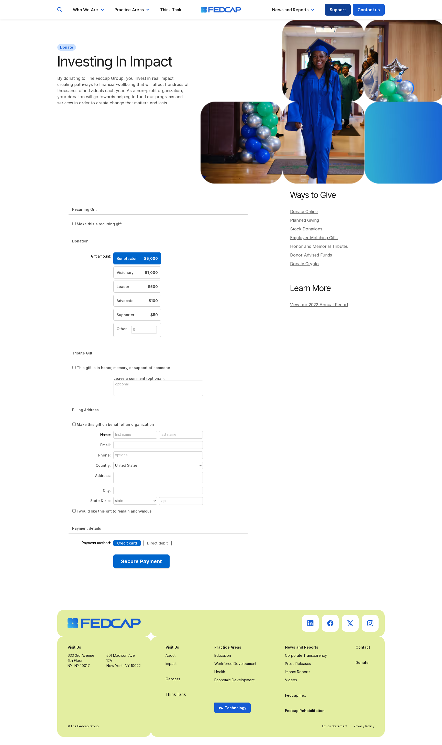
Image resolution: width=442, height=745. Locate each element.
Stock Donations (306, 228)
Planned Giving (304, 220)
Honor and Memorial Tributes (319, 246)
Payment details (86, 528)
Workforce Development (235, 663)
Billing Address (85, 410)
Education (222, 655)
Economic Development (234, 680)
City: (107, 490)
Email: (105, 445)
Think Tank (170, 9)
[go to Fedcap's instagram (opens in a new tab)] (370, 623)
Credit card (127, 543)
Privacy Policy (363, 726)
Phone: (104, 455)
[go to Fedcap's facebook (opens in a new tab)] (330, 623)
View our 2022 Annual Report (319, 304)
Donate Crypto (304, 263)
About (170, 655)
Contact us (369, 9)
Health (219, 672)
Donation (80, 241)
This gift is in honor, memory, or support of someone (123, 367)
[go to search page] (60, 10)
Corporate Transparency (306, 655)
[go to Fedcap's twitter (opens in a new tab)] (350, 623)
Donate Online (304, 211)
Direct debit (157, 543)
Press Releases (298, 663)
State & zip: (100, 500)
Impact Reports (297, 672)
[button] (88, 10)
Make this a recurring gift (99, 224)
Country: (103, 465)
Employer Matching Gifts (314, 237)
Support (338, 9)
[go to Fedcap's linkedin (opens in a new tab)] (310, 623)
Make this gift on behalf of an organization (115, 424)
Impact (170, 663)
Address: (103, 475)
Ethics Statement (334, 726)
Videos (291, 680)
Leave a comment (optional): (139, 378)
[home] (221, 10)
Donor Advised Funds (311, 255)
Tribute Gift (82, 353)
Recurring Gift (84, 209)
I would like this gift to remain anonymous (114, 511)
